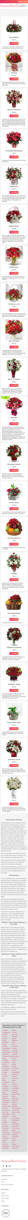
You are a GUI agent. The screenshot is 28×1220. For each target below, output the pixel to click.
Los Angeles (15, 1088)
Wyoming (14, 1148)
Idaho (4, 1078)
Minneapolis (6, 1100)
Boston (5, 1044)
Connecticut (15, 1056)
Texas (13, 1138)
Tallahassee (15, 1136)
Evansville (5, 1066)
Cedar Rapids (6, 1048)
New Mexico (15, 1110)
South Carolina (16, 1132)
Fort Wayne (15, 1068)
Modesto (5, 1104)
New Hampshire (16, 1108)
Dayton (14, 1058)
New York (5, 1112)
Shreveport (6, 1132)
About (3, 1201)
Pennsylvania (16, 1118)
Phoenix (5, 1122)
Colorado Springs (7, 1056)
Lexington (15, 1086)
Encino (14, 1064)
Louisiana (5, 1090)
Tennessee (6, 1138)
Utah (13, 1142)
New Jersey (6, 1110)
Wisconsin (5, 1148)
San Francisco (16, 1128)
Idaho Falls (15, 1078)
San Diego (6, 1128)
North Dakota (6, 1114)
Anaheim (5, 1034)
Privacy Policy (5, 1195)
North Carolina (16, 1112)
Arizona (5, 1036)
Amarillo (14, 1032)
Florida (14, 1066)
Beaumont (5, 1042)
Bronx (13, 1044)
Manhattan (15, 1092)
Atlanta (14, 1038)
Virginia (14, 1144)
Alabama (5, 1030)
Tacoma (5, 1136)
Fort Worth (5, 1070)
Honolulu (5, 1076)
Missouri (14, 1102)
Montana (14, 1104)
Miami (13, 1096)
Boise (13, 1042)
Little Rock (6, 1088)
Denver (14, 1060)
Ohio (13, 1114)
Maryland (5, 1094)
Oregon (14, 1116)
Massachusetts (16, 1094)
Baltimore (14, 1040)
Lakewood (5, 1086)
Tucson (14, 1140)
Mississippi (6, 1102)
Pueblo (5, 1124)
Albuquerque (6, 1032)
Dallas (4, 1058)
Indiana (14, 1080)
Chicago (14, 1048)
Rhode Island (15, 1124)
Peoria (4, 1120)
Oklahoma (5, 1116)
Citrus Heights (7, 1052)
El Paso (5, 1064)
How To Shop (5, 1198)
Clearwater (6, 1054)
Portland (14, 1122)
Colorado (14, 1054)
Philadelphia (15, 1120)
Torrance (5, 1140)
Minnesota (15, 1100)
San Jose (5, 1130)
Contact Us (4, 1179)
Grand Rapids (16, 1072)
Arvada (5, 1038)
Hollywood (15, 1074)
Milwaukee (15, 1098)
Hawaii (5, 1074)
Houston (14, 1076)
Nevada (5, 1108)
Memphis (5, 1096)
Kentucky (14, 1084)
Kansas (5, 1084)
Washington (6, 1146)
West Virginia (15, 1146)
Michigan (5, 1098)
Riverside (5, 1126)
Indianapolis (6, 1082)
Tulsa (4, 1142)
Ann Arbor (15, 1034)
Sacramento (15, 1126)
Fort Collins (6, 1068)
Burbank (5, 1046)
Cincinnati (15, 1050)
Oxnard (5, 1118)
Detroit (14, 1062)
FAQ (2, 1182)
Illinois (4, 1080)
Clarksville (15, 1052)
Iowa (13, 1082)
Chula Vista (6, 1050)
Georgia (5, 1072)
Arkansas (14, 1036)
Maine (4, 1092)
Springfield (15, 1134)
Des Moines (6, 1062)
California (14, 1046)
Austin (4, 1040)
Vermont (5, 1144)
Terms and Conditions (7, 1184)
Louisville (14, 1090)
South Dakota (6, 1134)
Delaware (5, 1060)
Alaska (14, 1030)
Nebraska (14, 1106)
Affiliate (3, 1193)
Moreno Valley (7, 1106)
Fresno (14, 1070)
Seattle (14, 1130)
